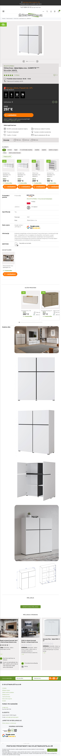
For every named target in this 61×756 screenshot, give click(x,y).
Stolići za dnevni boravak (14, 153)
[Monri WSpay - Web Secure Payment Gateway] (6, 730)
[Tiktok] (57, 678)
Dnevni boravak (9, 18)
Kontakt (4, 701)
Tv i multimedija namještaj (26, 150)
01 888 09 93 (26, 7)
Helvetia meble (9, 66)
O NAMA (4, 688)
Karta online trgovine (7, 699)
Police (4, 153)
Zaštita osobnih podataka (8, 692)
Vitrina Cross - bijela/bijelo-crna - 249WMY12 (36, 174)
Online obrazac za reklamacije (9, 723)
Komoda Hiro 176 (26, 310)
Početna (3, 18)
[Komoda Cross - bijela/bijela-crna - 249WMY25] (8, 165)
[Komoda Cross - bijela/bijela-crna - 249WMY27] (52, 165)
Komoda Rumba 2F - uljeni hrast (50, 310)
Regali (15, 150)
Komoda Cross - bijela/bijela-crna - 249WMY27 (51, 174)
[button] (24, 61)
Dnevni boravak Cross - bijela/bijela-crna (8, 266)
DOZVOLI (52, 750)
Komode (10, 150)
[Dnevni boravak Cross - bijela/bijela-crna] (8, 258)
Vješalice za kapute (53, 150)
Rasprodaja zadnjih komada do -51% (31, 2)
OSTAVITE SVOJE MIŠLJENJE (30, 606)
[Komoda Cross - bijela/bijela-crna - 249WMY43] (23, 165)
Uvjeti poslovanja (6, 697)
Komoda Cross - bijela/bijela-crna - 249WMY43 (22, 174)
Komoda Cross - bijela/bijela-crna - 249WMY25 (7, 174)
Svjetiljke (37, 150)
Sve (4, 150)
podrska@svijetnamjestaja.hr (12, 717)
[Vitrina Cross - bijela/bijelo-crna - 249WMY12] (38, 165)
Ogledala (44, 150)
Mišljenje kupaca (6, 690)
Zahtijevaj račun (6, 695)
